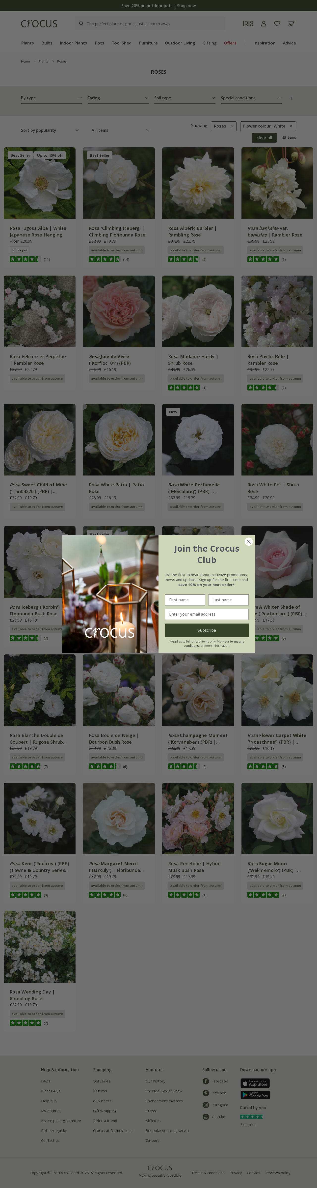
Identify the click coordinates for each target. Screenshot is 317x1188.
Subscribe (207, 630)
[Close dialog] (248, 541)
